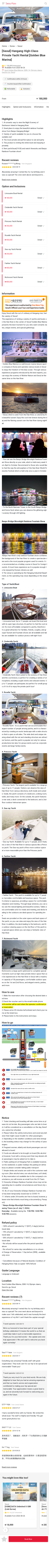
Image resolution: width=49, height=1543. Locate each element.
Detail (40, 198)
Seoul (19, 46)
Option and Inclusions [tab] (22, 107)
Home (4, 46)
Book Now (28, 1539)
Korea (12, 46)
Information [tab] (39, 107)
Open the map (7, 1290)
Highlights (6, 107)
